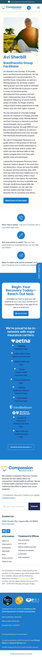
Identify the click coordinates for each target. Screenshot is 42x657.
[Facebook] (4, 531)
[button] (38, 7)
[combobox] (15, 506)
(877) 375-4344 (24, 578)
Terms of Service (15, 643)
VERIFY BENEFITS (39, 271)
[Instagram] (8, 531)
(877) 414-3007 (20, 302)
